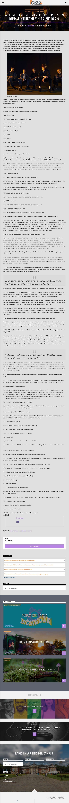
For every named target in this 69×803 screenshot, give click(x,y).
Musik (42, 11)
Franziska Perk (8, 652)
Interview (36, 11)
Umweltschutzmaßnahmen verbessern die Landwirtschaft (19, 560)
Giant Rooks (14, 531)
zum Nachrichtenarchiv (9, 577)
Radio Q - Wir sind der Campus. (34, 753)
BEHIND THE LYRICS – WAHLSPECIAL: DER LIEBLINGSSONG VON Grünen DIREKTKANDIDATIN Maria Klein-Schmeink (35, 728)
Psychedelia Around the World (35, 614)
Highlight (28, 11)
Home (6, 775)
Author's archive (34, 546)
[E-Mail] (17, 522)
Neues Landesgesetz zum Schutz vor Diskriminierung (18, 569)
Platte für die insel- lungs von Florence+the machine (35, 669)
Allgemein (7, 633)
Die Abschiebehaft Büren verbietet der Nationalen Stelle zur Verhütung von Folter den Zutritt (28, 565)
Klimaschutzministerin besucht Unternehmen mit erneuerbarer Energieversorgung (26, 574)
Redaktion (30, 26)
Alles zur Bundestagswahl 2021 (35, 706)
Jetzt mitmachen (50, 773)
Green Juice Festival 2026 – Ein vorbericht (35, 642)
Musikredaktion (8, 625)
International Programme (12, 605)
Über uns (7, 777)
